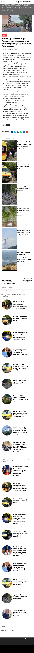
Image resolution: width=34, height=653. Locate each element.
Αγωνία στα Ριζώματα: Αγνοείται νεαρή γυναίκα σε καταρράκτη (23, 188)
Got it (22, 13)
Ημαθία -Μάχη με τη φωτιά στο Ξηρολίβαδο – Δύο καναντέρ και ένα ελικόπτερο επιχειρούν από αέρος (20, 430)
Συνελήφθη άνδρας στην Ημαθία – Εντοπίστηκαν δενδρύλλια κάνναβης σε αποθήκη (23, 211)
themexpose (20, 649)
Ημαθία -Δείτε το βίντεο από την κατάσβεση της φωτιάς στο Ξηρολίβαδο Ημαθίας (24, 232)
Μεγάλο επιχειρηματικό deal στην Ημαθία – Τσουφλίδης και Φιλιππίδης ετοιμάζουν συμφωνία (20, 352)
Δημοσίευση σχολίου (6, 290)
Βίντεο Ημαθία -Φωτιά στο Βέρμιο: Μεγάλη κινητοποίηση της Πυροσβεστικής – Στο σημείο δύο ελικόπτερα (24, 256)
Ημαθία (5, 35)
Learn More (14, 13)
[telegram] (18, 132)
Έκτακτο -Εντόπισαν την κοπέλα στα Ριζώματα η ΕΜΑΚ (23, 166)
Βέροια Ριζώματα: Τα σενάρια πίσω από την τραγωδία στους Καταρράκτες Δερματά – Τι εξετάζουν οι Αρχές (24, 145)
